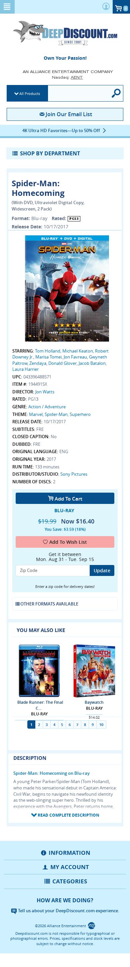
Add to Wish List (68, 542)
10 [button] (101, 724)
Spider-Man (56, 414)
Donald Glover (62, 363)
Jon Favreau (75, 357)
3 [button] (47, 724)
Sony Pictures (73, 474)
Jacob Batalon (92, 363)
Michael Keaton (77, 351)
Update (102, 570)
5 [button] (62, 724)
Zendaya (37, 363)
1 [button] (31, 724)
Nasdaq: (67, 77)
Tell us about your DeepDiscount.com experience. (68, 911)
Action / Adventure (47, 407)
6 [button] (70, 724)
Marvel (36, 414)
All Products (29, 93)
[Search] (116, 93)
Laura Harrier (25, 369)
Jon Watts (44, 392)
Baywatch (94, 702)
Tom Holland (47, 351)
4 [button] (54, 724)
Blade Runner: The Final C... (40, 705)
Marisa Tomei (48, 357)
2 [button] (39, 724)
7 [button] (77, 724)
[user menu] (106, 7)
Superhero (80, 414)
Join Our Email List (69, 114)
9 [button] (93, 724)
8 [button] (85, 724)
